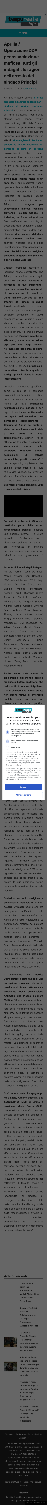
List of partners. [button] (15, 765)
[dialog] (23, 752)
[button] (23, 748)
